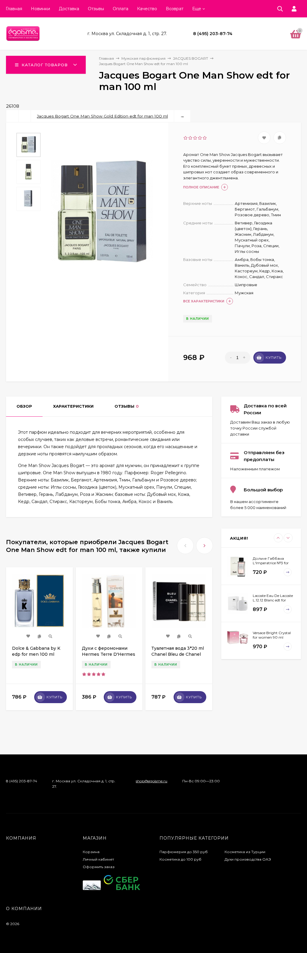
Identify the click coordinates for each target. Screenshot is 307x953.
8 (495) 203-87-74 (212, 33)
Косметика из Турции (245, 852)
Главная (14, 8)
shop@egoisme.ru (151, 781)
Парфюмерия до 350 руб (183, 852)
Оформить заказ (99, 867)
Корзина (91, 852)
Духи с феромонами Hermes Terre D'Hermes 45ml (108, 654)
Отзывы (96, 8)
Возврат (174, 8)
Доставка (69, 8)
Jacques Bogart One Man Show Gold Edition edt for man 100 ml (102, 116)
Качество (147, 8)
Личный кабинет (98, 859)
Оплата (120, 8)
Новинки (40, 8)
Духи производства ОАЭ (248, 859)
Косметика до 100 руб (180, 859)
